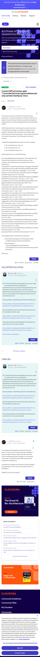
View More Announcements (20, 556)
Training (15, 16)
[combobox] (20, 51)
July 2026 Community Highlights (12, 527)
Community (5, 16)
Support (32, 16)
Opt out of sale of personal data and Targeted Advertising (20, 643)
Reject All (20, 648)
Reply (34, 259)
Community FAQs (9, 603)
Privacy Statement (24, 639)
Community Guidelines (11, 599)
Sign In (5, 24)
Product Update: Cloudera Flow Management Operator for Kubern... (19, 544)
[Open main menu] (37, 24)
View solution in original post (11, 334)
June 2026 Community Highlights (12, 532)
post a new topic (27, 69)
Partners (23, 16)
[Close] (37, 616)
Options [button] (6, 81)
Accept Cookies (20, 653)
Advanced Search (7, 56)
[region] (20, 635)
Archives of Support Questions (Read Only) (15, 77)
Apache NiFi (10, 101)
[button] (36, 113)
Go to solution (31, 87)
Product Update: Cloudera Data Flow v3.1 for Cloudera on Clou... (19, 551)
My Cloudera (6, 607)
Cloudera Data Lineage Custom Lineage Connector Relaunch (20, 537)
